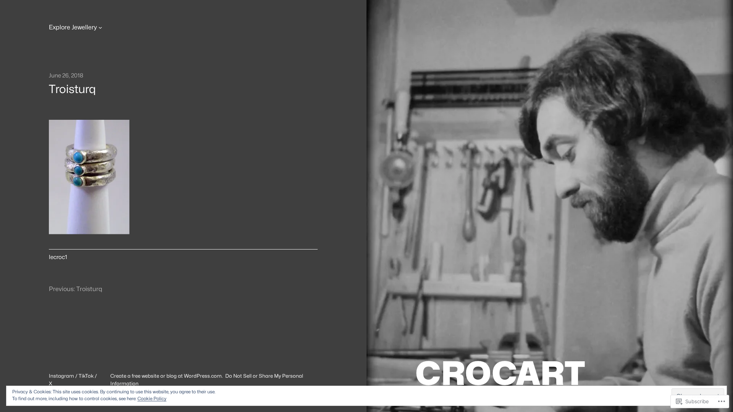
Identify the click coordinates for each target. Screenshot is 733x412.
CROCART (500, 373)
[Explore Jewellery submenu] (100, 27)
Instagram (61, 376)
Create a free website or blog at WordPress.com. (166, 376)
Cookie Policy (151, 398)
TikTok (86, 376)
